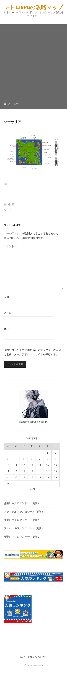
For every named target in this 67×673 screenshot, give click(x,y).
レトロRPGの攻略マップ (33, 7)
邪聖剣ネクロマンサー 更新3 (21, 503)
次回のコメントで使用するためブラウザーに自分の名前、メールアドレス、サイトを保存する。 (32, 352)
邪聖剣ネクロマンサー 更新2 (21, 520)
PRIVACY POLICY (36, 657)
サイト (8, 329)
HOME (22, 657)
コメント (10, 246)
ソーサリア (11, 210)
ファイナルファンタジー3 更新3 (23, 511)
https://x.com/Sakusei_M (33, 421)
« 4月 (32, 489)
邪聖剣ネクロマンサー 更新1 (21, 536)
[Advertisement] (33, 58)
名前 (6, 296)
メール (8, 312)
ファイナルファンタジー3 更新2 (23, 528)
